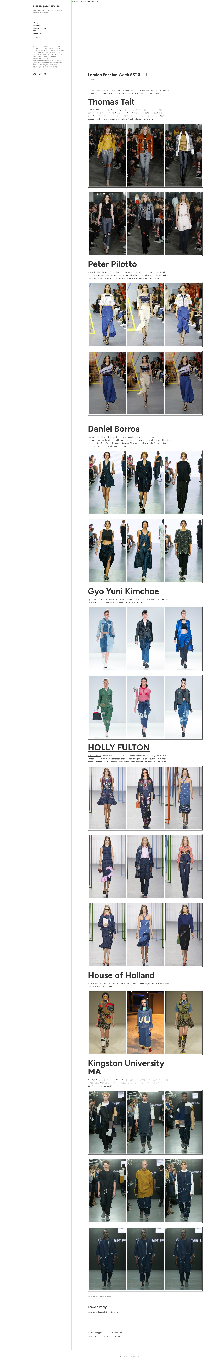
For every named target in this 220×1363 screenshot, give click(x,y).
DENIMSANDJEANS (46, 6)
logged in (102, 1312)
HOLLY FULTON (119, 747)
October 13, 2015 (94, 79)
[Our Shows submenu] (42, 25)
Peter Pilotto (115, 272)
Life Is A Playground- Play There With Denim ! (106, 1333)
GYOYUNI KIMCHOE (140, 599)
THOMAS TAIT (94, 110)
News (109, 1296)
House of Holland (137, 983)
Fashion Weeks (100, 1296)
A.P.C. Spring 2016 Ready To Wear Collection (104, 1336)
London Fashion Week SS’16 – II (117, 74)
